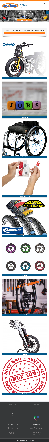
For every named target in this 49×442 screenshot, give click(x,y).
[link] (47, 12)
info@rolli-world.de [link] (28, 0)
